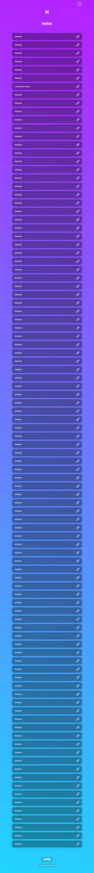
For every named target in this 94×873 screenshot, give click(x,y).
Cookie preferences (47, 865)
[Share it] (79, 4)
